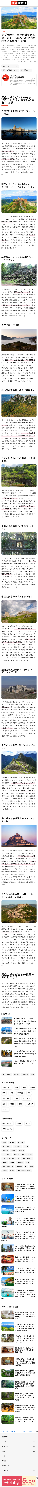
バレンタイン (6, 1154)
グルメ (19, 1123)
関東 (17, 1087)
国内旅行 (5, 1437)
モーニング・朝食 (19, 1154)
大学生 (5, 1162)
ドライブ (21, 1150)
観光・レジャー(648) (10, 66)
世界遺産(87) (25, 70)
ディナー (5, 1150)
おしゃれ (16, 1074)
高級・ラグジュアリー (24, 1170)
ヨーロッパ (26, 1098)
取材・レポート (27, 1158)
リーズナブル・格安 (8, 1158)
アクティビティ (7, 1129)
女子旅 (12, 1162)
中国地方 (20, 1093)
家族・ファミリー (8, 1166)
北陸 (24, 1087)
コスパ (26, 1146)
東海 (4, 1093)
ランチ (30, 1154)
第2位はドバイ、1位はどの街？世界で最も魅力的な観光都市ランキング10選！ (25, 1021)
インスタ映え (6, 1074)
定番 (27, 1162)
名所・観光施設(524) (10, 70)
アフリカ (5, 1109)
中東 (20, 1104)
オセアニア (29, 1104)
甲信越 (33, 1087)
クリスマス (17, 1146)
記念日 (5, 1170)
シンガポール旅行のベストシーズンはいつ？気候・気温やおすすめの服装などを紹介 (25, 1031)
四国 (29, 1093)
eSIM (4, 1142)
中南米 (12, 1104)
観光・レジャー (7, 1123)
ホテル (28, 1123)
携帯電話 (19, 1166)
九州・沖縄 (6, 1098)
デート (13, 1150)
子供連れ (20, 1162)
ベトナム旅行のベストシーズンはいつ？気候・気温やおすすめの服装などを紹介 (25, 1053)
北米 (4, 1104)
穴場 (32, 1074)
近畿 (11, 1093)
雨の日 (12, 1170)
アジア (3, 31)
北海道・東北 (7, 1087)
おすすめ (25, 1074)
